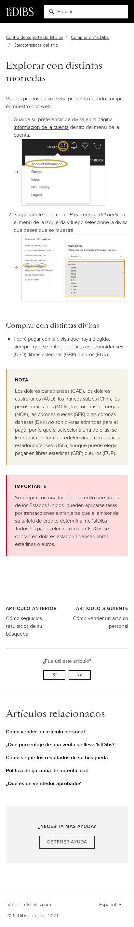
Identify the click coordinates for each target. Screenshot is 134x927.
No (79, 675)
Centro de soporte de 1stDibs (34, 37)
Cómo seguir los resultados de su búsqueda (24, 626)
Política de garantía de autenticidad (47, 770)
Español (108, 904)
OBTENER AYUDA (67, 842)
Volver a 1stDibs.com (29, 904)
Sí (54, 675)
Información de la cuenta (41, 127)
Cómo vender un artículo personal (45, 731)
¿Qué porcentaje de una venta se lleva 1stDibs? (60, 744)
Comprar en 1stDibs (90, 37)
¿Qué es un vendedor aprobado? (43, 783)
